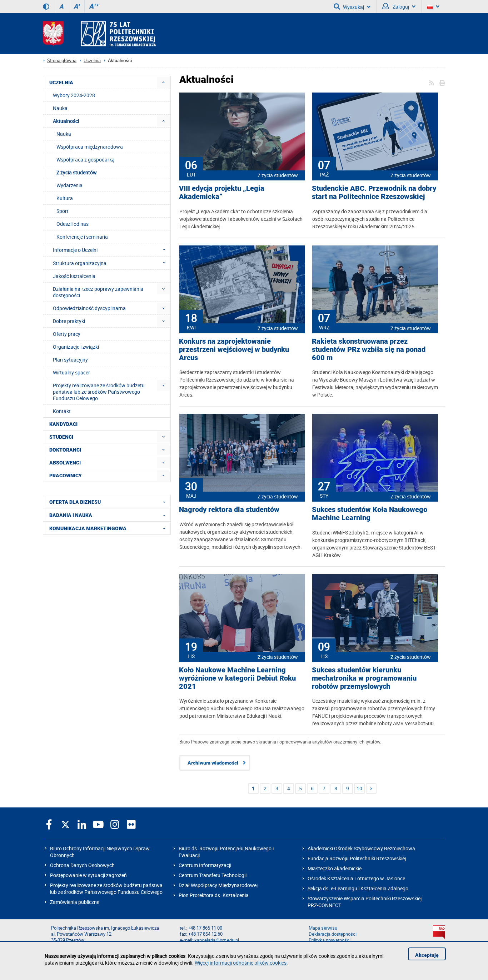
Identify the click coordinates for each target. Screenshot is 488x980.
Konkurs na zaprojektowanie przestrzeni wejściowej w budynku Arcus (234, 349)
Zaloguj (400, 6)
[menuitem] (163, 82)
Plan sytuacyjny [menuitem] (70, 359)
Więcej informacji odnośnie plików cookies (241, 962)
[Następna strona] (371, 788)
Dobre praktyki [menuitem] (69, 321)
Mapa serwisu (323, 928)
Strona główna (61, 61)
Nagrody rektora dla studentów (229, 510)
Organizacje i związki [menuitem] (76, 346)
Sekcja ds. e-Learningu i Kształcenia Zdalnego (358, 888)
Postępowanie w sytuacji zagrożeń (88, 875)
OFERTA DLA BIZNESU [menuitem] (75, 502)
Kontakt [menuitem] (62, 411)
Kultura (64, 198)
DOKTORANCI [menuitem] (65, 450)
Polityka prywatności (329, 940)
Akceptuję (427, 955)
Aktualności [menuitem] (66, 121)
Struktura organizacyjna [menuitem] (79, 263)
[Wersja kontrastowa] (46, 6)
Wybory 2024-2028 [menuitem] (74, 95)
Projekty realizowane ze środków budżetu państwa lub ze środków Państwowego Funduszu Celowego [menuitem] (99, 392)
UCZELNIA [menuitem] (61, 82)
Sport (62, 211)
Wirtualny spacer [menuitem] (71, 372)
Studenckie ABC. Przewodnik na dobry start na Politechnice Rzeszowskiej (374, 192)
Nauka (63, 133)
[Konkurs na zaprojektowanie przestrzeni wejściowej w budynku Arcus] (242, 285)
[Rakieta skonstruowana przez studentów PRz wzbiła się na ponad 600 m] (375, 285)
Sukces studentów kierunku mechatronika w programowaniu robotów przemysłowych (364, 678)
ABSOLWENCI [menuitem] (65, 463)
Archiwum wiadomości (213, 763)
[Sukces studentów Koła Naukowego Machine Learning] (375, 453)
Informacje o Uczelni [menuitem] (75, 250)
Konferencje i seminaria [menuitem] (82, 236)
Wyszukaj (353, 7)
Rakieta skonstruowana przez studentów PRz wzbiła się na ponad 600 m (368, 349)
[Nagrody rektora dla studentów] (242, 453)
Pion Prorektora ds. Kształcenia (214, 895)
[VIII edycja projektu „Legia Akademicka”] (242, 132)
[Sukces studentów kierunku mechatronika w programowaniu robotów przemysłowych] (375, 613)
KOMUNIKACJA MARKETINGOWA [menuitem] (87, 528)
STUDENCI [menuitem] (61, 437)
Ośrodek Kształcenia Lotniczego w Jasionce (356, 878)
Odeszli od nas (72, 223)
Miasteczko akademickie (335, 868)
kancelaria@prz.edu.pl (216, 940)
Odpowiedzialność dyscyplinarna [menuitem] (89, 308)
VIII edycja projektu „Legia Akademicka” (221, 192)
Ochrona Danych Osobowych (82, 865)
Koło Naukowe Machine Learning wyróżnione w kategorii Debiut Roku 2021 (237, 678)
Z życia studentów (278, 175)
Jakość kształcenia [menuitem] (74, 276)
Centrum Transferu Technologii (213, 875)
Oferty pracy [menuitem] (66, 333)
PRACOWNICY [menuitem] (65, 475)
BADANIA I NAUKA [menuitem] (70, 515)
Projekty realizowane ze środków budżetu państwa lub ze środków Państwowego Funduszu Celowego (106, 888)
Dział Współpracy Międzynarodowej (218, 885)
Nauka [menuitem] (60, 108)
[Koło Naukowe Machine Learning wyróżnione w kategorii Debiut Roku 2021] (242, 613)
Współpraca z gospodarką (85, 159)
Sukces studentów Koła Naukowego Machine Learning (369, 514)
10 (359, 788)
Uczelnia (92, 61)
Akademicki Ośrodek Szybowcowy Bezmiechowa (361, 848)
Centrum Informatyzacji (205, 865)
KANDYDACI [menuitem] (63, 424)
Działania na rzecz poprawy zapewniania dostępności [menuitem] (98, 292)
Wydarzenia (69, 185)
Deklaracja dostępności (333, 934)
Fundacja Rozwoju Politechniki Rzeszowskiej (357, 858)
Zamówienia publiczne (74, 902)
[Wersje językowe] (433, 6)
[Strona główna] (99, 33)
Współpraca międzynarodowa (89, 146)
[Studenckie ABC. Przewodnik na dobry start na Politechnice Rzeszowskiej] (375, 132)
